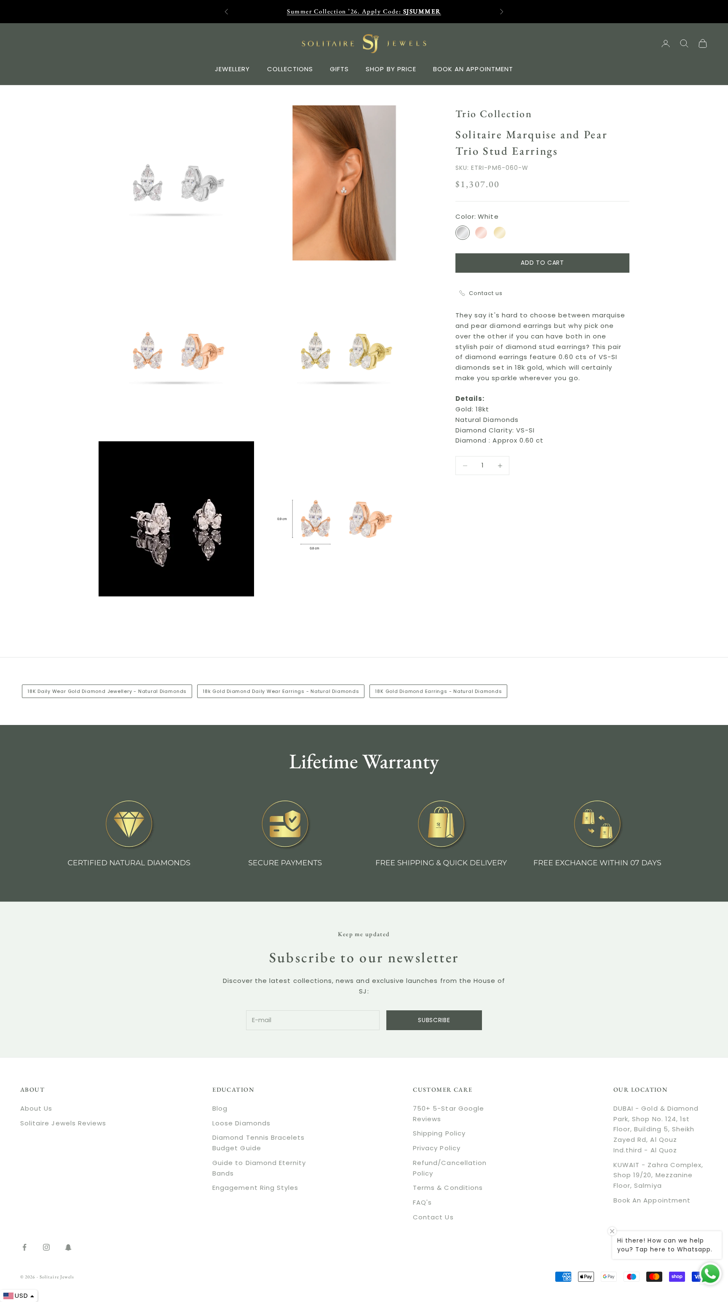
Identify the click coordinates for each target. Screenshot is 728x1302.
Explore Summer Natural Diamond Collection (364, 15)
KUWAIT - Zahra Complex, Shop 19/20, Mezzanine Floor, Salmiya (658, 1175)
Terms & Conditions (448, 1187)
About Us (36, 1108)
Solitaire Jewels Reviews (63, 1123)
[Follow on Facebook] (24, 1247)
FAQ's (422, 1202)
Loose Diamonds (241, 1123)
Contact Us (433, 1217)
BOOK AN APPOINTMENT (473, 68)
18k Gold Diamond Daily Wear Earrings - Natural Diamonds (281, 691)
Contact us (486, 293)
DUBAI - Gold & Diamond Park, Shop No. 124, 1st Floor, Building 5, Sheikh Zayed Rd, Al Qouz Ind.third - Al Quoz (656, 1129)
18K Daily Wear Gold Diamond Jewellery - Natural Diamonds (107, 691)
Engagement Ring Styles (255, 1187)
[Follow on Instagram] (46, 1247)
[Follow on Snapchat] (68, 1247)
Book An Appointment (652, 1200)
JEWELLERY (232, 68)
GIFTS (339, 68)
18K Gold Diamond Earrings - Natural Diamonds (438, 691)
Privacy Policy (436, 1148)
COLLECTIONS (290, 68)
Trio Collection (493, 113)
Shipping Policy (439, 1133)
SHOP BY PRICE (391, 68)
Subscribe (434, 1020)
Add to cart (542, 262)
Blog (220, 1108)
